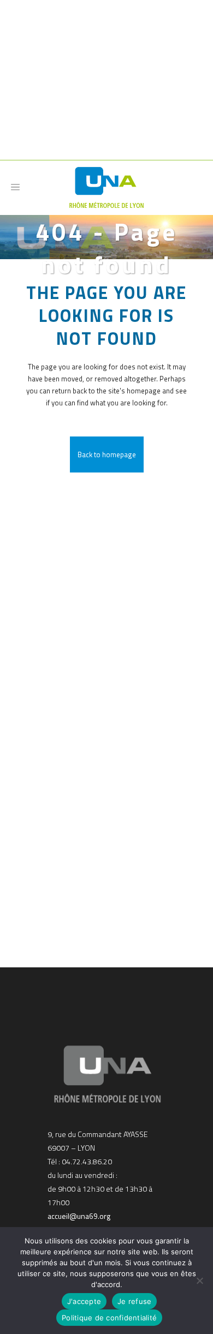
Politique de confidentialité (109, 1317)
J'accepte (84, 1301)
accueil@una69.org (79, 1216)
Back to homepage (107, 454)
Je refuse (134, 1301)
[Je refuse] (199, 1280)
